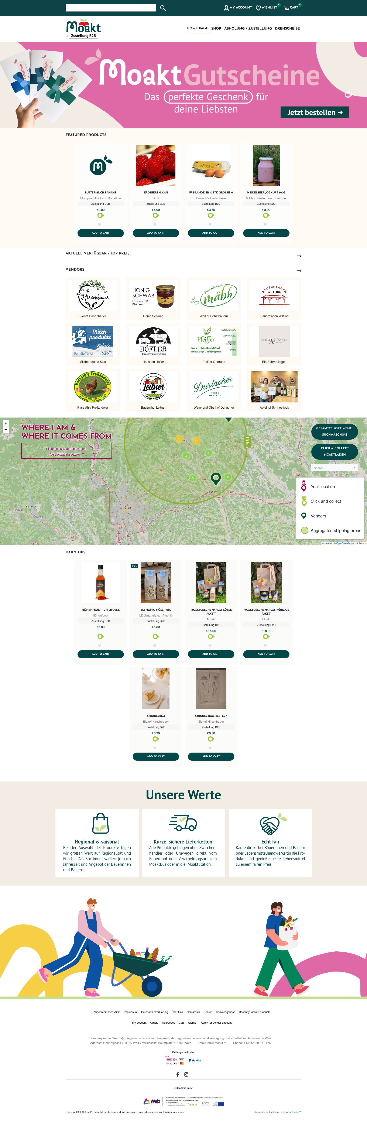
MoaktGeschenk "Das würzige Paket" (266, 612)
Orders (154, 1022)
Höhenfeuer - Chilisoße (101, 610)
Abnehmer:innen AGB (106, 1011)
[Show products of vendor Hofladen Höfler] (153, 340)
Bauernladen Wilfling (274, 316)
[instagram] (186, 1074)
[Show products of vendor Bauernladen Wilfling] (274, 294)
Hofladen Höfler (153, 361)
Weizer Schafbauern (214, 316)
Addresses (168, 1022)
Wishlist (192, 1022)
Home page (197, 28)
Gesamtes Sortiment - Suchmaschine (334, 431)
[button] (237, 8)
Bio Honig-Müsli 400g (156, 610)
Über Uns (177, 1011)
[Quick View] (100, 166)
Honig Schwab (153, 316)
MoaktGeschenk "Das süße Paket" (211, 612)
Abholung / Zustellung (248, 28)
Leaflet (328, 543)
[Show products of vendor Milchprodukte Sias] (93, 340)
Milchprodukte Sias (92, 361)
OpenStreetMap (344, 543)
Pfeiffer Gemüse (213, 361)
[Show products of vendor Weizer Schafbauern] (214, 294)
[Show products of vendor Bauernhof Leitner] (153, 386)
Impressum (131, 1011)
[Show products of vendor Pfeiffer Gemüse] (214, 340)
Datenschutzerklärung (154, 1011)
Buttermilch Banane (100, 192)
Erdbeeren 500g (156, 192)
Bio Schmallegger (274, 361)
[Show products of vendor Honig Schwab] (153, 294)
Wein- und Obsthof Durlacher (214, 407)
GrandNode (291, 1111)
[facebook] (177, 1074)
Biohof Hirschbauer (92, 316)
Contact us (193, 1011)
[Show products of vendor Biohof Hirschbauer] (93, 294)
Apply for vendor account (216, 1022)
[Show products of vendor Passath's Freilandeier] (93, 386)
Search (208, 1011)
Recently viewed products (255, 1011)
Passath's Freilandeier (92, 407)
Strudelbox (156, 716)
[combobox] (334, 467)
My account (139, 1022)
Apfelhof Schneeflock (274, 407)
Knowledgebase (225, 1011)
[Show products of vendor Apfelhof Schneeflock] (274, 386)
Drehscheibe (287, 28)
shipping (180, 1111)
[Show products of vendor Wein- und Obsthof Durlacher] (214, 386)
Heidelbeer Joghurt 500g (266, 192)
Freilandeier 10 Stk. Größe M (211, 192)
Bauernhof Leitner (153, 407)
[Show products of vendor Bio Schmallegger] (274, 340)
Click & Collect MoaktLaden (335, 451)
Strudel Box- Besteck (211, 716)
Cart (181, 1022)
